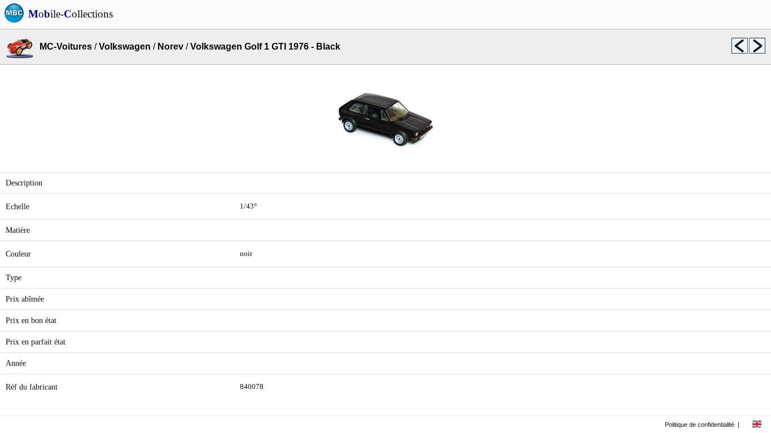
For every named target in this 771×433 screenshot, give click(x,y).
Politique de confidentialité (699, 424)
